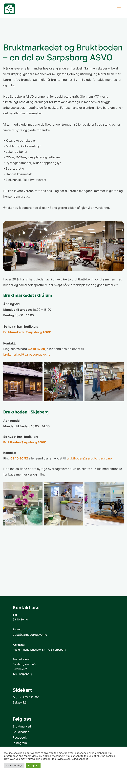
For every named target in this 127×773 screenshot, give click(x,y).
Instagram (20, 743)
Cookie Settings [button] (14, 765)
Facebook (20, 737)
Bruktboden (21, 732)
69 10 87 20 (36, 349)
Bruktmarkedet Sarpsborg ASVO (27, 332)
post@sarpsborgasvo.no (30, 634)
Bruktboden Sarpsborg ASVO (24, 442)
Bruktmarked (22, 726)
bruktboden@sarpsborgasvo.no (89, 458)
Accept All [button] (33, 765)
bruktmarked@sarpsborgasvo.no (26, 354)
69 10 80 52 (19, 458)
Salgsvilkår (20, 702)
